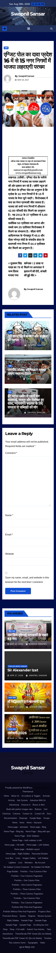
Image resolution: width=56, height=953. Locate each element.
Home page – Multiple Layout (27, 849)
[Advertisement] (28, 142)
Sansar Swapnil (37, 644)
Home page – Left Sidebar (38, 845)
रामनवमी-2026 (17, 733)
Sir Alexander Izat (22, 670)
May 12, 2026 (16, 644)
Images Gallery (29, 858)
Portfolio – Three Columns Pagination (27, 894)
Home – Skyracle (34, 822)
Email (9, 534)
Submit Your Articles (36, 929)
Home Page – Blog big (13, 831)
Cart (45, 809)
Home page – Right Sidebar (18, 854)
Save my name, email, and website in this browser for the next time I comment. (27, 579)
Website (9, 554)
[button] (51, 28)
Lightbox (12, 862)
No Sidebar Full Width (40, 867)
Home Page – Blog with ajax (38, 831)
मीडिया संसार (11, 631)
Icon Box (9, 858)
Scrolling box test (40, 925)
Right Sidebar (13, 920)
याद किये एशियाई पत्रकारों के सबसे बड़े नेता (27, 637)
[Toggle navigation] (28, 28)
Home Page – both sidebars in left (27, 840)
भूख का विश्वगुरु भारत (26, 947)
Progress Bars (44, 911)
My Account (40, 862)
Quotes (23, 916)
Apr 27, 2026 (16, 675)
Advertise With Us (38, 800)
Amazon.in (25, 805)
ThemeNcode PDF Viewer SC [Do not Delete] (22, 938)
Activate (46, 796)
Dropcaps (23, 818)
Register (31, 916)
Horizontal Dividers (40, 854)
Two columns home (17, 943)
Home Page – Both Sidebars (27, 836)
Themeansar (27, 791)
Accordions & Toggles (31, 796)
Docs (49, 814)
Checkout (6, 814)
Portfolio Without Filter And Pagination (19, 911)
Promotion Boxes (10, 916)
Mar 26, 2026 (16, 738)
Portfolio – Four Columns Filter (33, 871)
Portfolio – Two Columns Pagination (26, 903)
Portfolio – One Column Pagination (27, 885)
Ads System (22, 800)
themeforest (8, 934)
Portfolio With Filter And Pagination (27, 907)
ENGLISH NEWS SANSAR (17, 666)
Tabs (49, 929)
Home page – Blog (38, 827)
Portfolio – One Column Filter (26, 880)
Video (42, 943)
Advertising (14, 805)
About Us (15, 796)
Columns (16, 814)
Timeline (47, 938)
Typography (33, 943)
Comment (11, 453)
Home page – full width (14, 845)
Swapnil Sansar (28, 14)
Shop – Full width (17, 929)
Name (9, 515)
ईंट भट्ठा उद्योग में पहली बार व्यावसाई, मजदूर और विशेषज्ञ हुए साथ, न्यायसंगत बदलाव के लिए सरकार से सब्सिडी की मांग (26, 401)
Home (6, 796)
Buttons (38, 809)
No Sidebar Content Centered (16, 867)
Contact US (40, 814)
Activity (11, 800)
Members (29, 862)
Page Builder (12, 871)
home (22, 822)
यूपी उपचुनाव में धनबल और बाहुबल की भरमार (27, 338)
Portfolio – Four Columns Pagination (27, 876)
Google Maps (35, 818)
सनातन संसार (12, 698)
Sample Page (27, 920)
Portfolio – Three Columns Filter (27, 889)
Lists (20, 862)
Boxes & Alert (39, 805)
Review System (44, 916)
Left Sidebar (43, 858)
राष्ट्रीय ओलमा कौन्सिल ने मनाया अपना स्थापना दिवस (26, 372)
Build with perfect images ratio (19, 809)
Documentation (10, 818)
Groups (46, 818)
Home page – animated (18, 827)
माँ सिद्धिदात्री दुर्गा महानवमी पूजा (25, 701)
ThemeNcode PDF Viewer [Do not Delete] (33, 934)
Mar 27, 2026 (16, 707)
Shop (5, 929)
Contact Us (27, 814)
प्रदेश (6, 48)
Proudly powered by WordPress (19, 788)
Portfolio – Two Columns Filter (27, 898)
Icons (18, 858)
